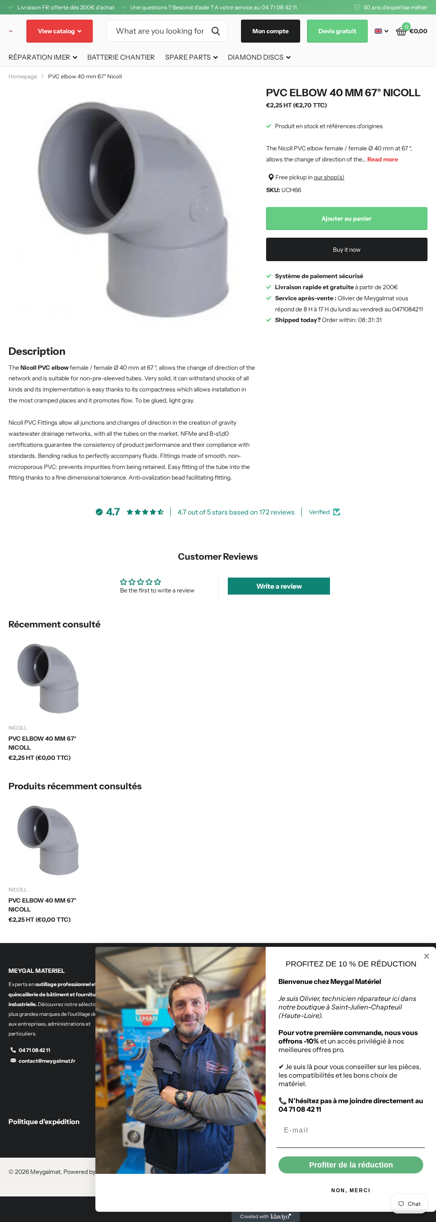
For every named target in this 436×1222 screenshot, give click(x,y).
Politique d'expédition (44, 1121)
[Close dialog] (427, 956)
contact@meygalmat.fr (47, 1061)
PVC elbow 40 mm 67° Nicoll (42, 743)
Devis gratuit (337, 31)
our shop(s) (329, 177)
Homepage (23, 76)
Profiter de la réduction (351, 1165)
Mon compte (270, 31)
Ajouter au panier (346, 218)
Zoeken (215, 31)
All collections (43, 57)
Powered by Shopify (90, 1172)
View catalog (57, 31)
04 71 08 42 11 (34, 1050)
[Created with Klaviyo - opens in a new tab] (266, 1217)
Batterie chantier (121, 57)
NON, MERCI (350, 1190)
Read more (382, 159)
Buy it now (347, 249)
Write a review (279, 586)
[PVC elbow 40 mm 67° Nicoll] (48, 679)
